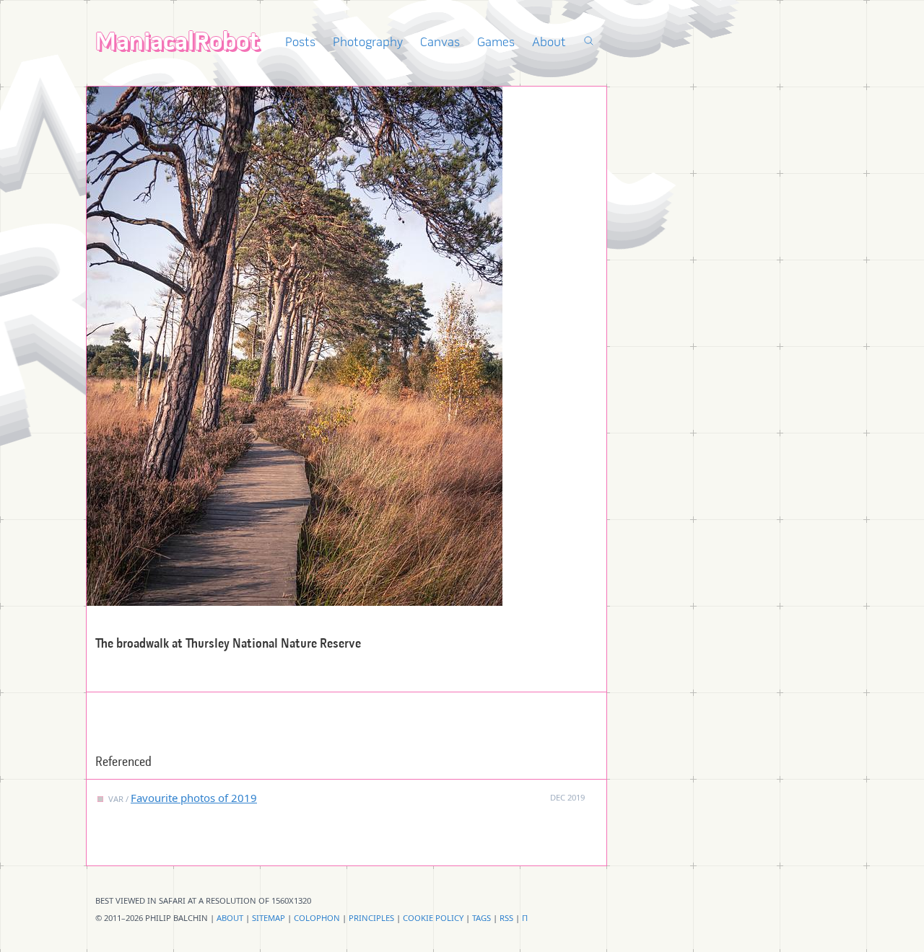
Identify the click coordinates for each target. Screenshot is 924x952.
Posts (300, 43)
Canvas (440, 43)
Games (496, 43)
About (549, 43)
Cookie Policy (433, 917)
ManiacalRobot (177, 43)
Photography (368, 43)
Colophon (317, 917)
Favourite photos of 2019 (194, 797)
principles (371, 917)
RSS (506, 917)
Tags (481, 917)
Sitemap (268, 917)
